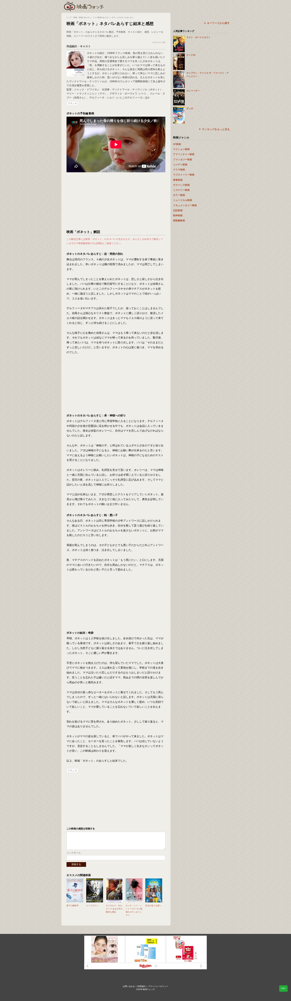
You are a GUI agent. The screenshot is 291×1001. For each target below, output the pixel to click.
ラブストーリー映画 (183, 174)
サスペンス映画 (181, 185)
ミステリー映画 (181, 190)
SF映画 (177, 144)
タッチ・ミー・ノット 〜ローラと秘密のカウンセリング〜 (134, 910)
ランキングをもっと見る (216, 129)
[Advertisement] (116, 201)
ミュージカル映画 (182, 200)
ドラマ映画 (179, 169)
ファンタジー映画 (182, 159)
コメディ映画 (180, 164)
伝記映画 (178, 210)
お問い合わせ (129, 986)
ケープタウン (92, 905)
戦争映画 (178, 215)
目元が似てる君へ (153, 905)
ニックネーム (74, 852)
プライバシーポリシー (158, 986)
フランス (72, 103)
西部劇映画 (179, 220)
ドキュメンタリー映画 (185, 205)
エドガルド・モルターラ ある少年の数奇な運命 (114, 908)
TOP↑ (283, 988)
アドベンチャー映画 (183, 154)
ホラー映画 (179, 195)
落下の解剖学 (73, 905)
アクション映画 (181, 149)
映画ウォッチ (84, 6)
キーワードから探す (218, 23)
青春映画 (178, 180)
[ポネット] (75, 52)
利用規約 (141, 986)
